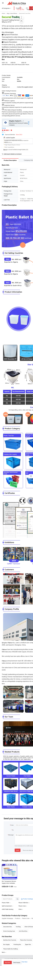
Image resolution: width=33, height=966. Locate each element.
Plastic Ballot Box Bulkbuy (10, 949)
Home (3, 13)
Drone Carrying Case (9, 931)
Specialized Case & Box (24, 13)
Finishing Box (17, 944)
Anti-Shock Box (23, 931)
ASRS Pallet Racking (7, 909)
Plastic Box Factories (26, 940)
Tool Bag (18, 927)
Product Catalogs (28, 899)
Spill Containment (7, 906)
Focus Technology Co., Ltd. (23, 958)
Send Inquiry (16, 962)
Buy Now (7, 962)
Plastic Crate (22, 906)
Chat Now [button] (24, 962)
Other (20, 909)
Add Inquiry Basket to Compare (13, 154)
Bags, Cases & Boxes (12, 13)
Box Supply (6, 944)
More (3, 952)
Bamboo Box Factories (9, 940)
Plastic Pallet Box (23, 902)
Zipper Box (28, 944)
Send (17, 850)
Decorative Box (7, 927)
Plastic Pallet (5, 902)
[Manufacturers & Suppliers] (16, 3)
